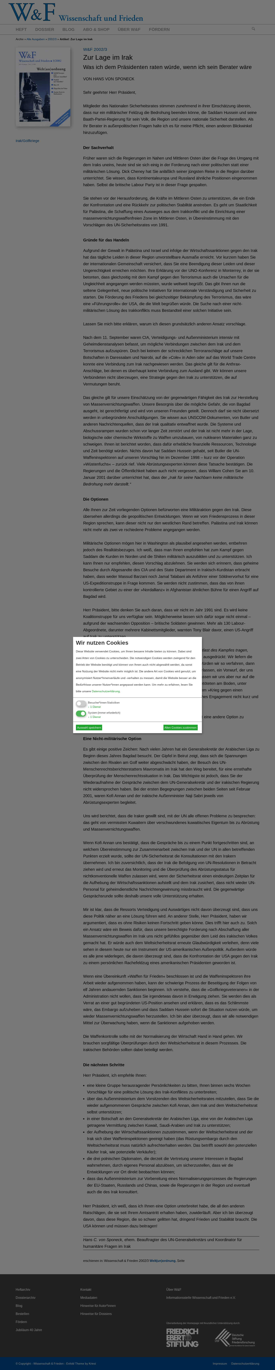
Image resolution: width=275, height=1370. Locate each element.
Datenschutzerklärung (106, 691)
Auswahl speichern (89, 727)
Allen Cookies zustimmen (180, 727)
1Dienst (94, 706)
